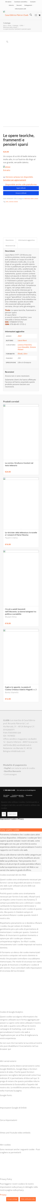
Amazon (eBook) (21, 193)
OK (4, 814)
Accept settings (12, 1199)
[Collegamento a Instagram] (4, 227)
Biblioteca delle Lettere (31, 198)
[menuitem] (8, 1)
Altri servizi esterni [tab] (8, 1061)
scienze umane (13, 201)
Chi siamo (8, 2)
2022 (19, 336)
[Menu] (36, 15)
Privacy (3, 1194)
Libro (25, 353)
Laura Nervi (22, 340)
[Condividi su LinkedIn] (4, 217)
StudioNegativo (31, 790)
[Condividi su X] (4, 208)
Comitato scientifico (20, 2)
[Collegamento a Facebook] (30, 793)
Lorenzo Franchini (25, 345)
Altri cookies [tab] (5, 1144)
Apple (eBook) (21, 188)
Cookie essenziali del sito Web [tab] (13, 875)
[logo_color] (17, 15)
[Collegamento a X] (26, 793)
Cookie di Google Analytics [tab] (11, 1012)
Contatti (32, 2)
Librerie (11, 5)
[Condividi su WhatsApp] (4, 211)
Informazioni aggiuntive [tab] (26, 240)
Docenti (19, 5)
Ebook (20, 353)
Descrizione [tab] (10, 240)
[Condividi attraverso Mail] (4, 224)
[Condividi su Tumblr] (4, 221)
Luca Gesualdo (23, 347)
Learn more (12, 814)
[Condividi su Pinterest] (4, 214)
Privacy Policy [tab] (6, 1179)
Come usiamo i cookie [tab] (9, 830)
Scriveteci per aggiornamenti (14, 180)
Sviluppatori (28, 5)
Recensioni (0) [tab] (10, 246)
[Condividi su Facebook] (4, 205)
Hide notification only (28, 1199)
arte (7, 201)
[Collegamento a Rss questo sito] (37, 793)
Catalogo (6, 23)
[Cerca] (29, 15)
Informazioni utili (20, 9)
